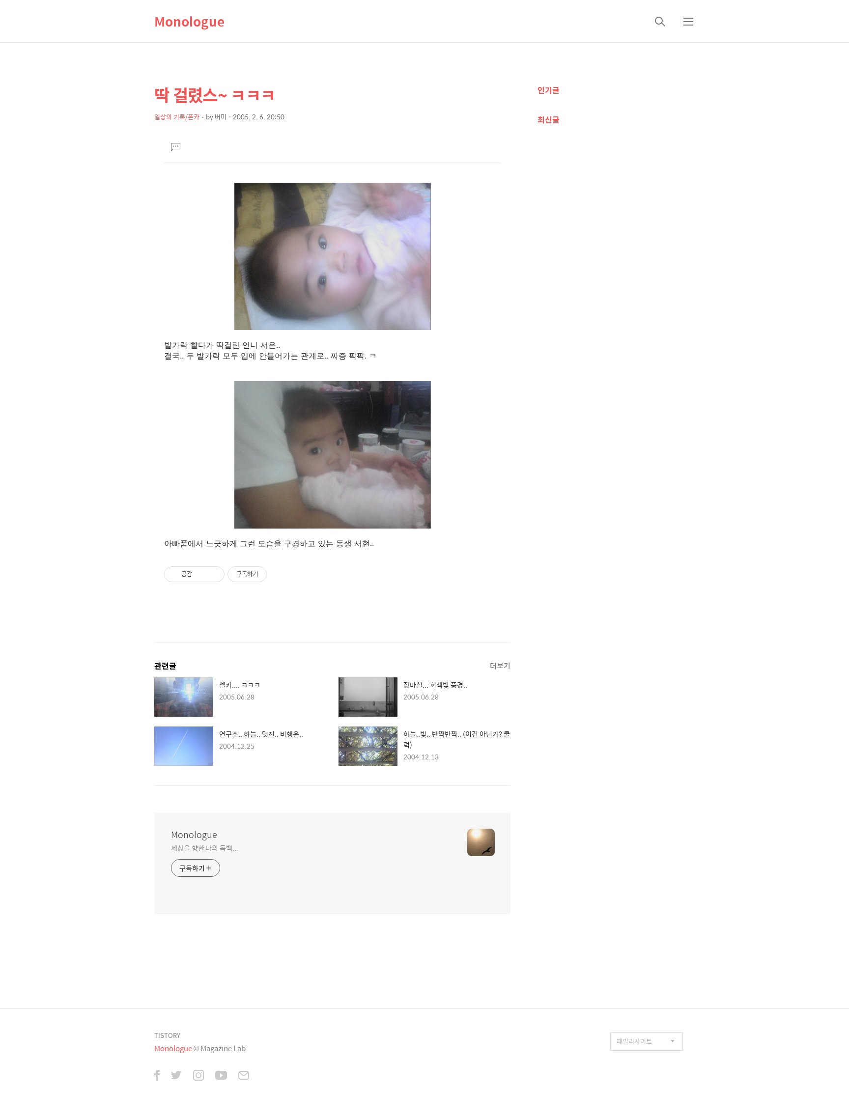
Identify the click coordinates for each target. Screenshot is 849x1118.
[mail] (243, 1076)
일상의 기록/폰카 (176, 117)
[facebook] (157, 1076)
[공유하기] (201, 574)
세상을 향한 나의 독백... (204, 847)
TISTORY (167, 1035)
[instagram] (198, 1076)
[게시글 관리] (213, 574)
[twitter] (176, 1076)
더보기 (500, 665)
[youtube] (221, 1076)
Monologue (189, 21)
